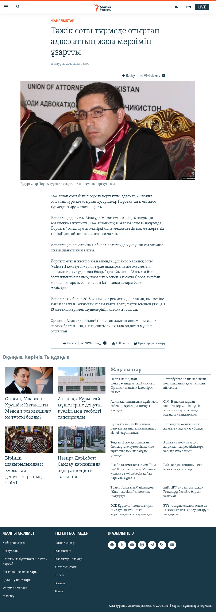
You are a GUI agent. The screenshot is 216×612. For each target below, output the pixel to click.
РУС (189, 7)
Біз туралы (10, 551)
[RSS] (162, 545)
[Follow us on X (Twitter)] (122, 545)
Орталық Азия (66, 567)
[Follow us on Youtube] (132, 545)
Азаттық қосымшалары (20, 572)
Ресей (59, 575)
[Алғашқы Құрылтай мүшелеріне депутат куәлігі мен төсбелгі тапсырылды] (81, 380)
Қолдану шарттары (17, 580)
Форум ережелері (16, 588)
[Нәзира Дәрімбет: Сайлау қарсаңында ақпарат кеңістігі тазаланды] (81, 439)
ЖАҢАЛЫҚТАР (62, 21)
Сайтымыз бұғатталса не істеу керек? (25, 562)
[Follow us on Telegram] (152, 545)
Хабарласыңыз (14, 543)
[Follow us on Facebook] (112, 545)
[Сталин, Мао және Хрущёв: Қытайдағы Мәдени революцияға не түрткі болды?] (29, 380)
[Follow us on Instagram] (142, 545)
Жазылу (8, 596)
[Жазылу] (172, 545)
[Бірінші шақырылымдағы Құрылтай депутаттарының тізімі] (29, 439)
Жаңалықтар (65, 543)
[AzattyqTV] (176, 7)
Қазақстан (63, 551)
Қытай (60, 583)
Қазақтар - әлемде (68, 559)
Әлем (59, 591)
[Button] (128, 76)
